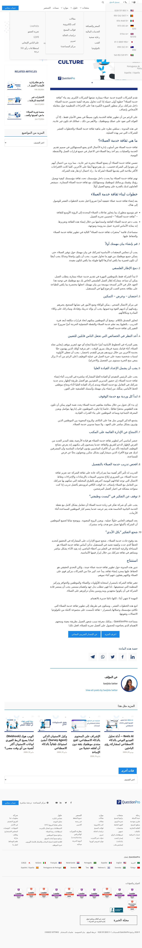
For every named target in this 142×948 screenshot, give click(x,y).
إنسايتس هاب (118, 845)
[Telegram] (92, 657)
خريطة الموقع (91, 932)
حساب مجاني (10, 8)
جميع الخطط (77, 818)
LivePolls (119, 842)
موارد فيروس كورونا (96, 841)
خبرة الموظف (57, 845)
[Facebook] (122, 657)
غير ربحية (78, 821)
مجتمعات (119, 828)
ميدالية (79, 844)
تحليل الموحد (57, 822)
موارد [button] (65, 7)
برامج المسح (118, 818)
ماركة (16, 838)
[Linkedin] (132, 657)
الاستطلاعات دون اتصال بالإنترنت (50, 828)
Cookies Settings (52, 932)
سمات (56, 7)
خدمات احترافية (134, 835)
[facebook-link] (71, 803)
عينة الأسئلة (136, 818)
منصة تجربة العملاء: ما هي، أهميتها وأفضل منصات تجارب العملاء (34, 115)
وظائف (15, 835)
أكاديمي (79, 825)
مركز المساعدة (39, 803)
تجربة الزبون (118, 821)
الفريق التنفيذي (12, 821)
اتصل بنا (15, 845)
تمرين (101, 835)
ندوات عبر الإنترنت (97, 838)
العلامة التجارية (135, 828)
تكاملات (137, 831)
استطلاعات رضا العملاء (54, 832)
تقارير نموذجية (135, 821)
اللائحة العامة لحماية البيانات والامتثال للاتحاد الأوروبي (44, 842)
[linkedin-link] (60, 803)
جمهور (120, 831)
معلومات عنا (13, 818)
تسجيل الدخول (114, 2)
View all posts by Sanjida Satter (102, 690)
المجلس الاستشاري (11, 831)
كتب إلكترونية (98, 825)
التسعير (47, 7)
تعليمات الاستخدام (67, 932)
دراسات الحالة (98, 831)
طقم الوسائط (13, 841)
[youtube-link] (57, 803)
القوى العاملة (118, 825)
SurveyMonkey (76, 838)
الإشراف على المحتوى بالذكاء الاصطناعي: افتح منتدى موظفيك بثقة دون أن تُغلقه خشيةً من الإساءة (86, 744)
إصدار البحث (118, 838)
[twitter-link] (66, 803)
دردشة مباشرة (26, 803)
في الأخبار (14, 825)
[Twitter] (112, 657)
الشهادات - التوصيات (10, 828)
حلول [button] (75, 7)
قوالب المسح (98, 828)
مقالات (101, 818)
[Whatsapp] (102, 657)
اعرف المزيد (110, 634)
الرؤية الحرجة (77, 841)
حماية (138, 838)
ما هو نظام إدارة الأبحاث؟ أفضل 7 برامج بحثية (36, 85)
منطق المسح (135, 825)
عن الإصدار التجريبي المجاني (84, 634)
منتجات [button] (85, 7)
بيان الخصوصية (80, 932)
